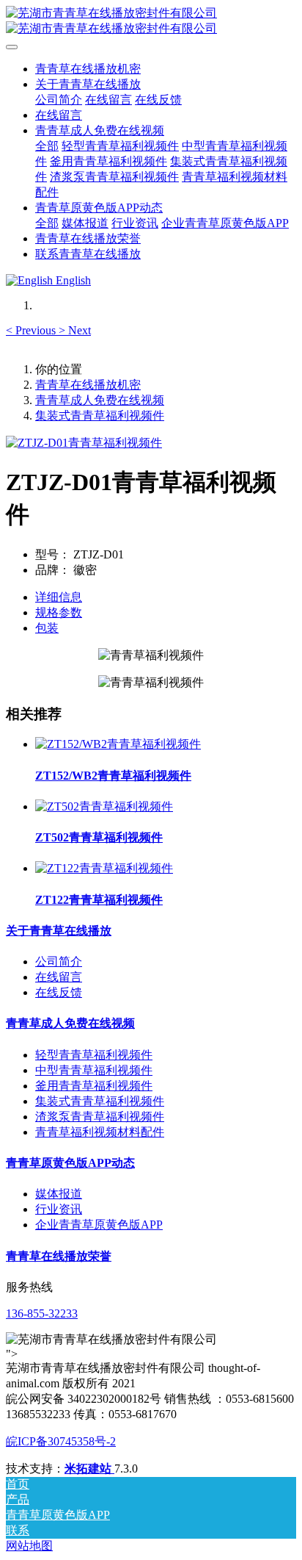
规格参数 (58, 612)
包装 (47, 628)
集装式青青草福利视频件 (99, 415)
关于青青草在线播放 (58, 930)
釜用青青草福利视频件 (93, 1085)
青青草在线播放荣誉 (58, 1256)
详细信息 (58, 597)
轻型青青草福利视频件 (93, 1055)
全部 (47, 146)
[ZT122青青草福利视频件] (104, 868)
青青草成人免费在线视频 (99, 400)
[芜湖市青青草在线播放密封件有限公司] (151, 21)
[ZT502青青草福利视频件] (104, 806)
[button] (32, 330)
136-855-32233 (42, 1313)
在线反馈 (58, 992)
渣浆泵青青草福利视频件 (99, 1116)
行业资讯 (58, 1209)
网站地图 (29, 1545)
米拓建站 (89, 1468)
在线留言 (58, 977)
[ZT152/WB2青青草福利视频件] (118, 744)
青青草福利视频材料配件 (99, 1132)
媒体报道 (58, 1193)
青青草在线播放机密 (88, 68)
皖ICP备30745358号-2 (61, 1441)
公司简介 (58, 961)
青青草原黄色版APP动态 (70, 1163)
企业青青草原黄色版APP (99, 1224)
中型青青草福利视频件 (93, 1070)
